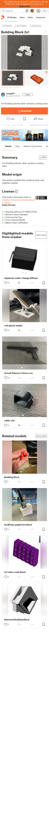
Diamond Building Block (17, 619)
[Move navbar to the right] (46, 17)
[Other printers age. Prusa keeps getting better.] (24, 135)
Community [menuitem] (41, 17)
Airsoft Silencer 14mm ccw (18, 373)
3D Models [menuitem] (12, 17)
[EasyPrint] (27, 10)
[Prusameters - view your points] (32, 10)
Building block (11, 477)
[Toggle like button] (5, 282)
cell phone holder (13, 325)
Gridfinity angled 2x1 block (18, 524)
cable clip (9, 420)
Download (26, 111)
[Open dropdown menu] (45, 31)
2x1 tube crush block (15, 572)
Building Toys (36, 26)
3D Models (7, 26)
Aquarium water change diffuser (21, 278)
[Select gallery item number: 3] (26, 367)
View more (41, 235)
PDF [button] (44, 157)
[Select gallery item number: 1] (23, 272)
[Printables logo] (2, 17)
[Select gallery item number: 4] (27, 471)
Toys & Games (21, 26)
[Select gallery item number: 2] (25, 272)
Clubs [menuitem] (30, 17)
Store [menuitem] (22, 17)
